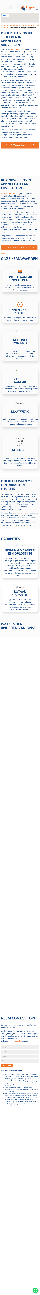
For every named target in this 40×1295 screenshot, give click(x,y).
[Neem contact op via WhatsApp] (35, 1290)
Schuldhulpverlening (14, 25)
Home (3, 25)
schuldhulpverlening (18, 49)
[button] (10, 7)
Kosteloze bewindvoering (10, 194)
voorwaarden (17, 1041)
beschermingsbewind (20, 513)
